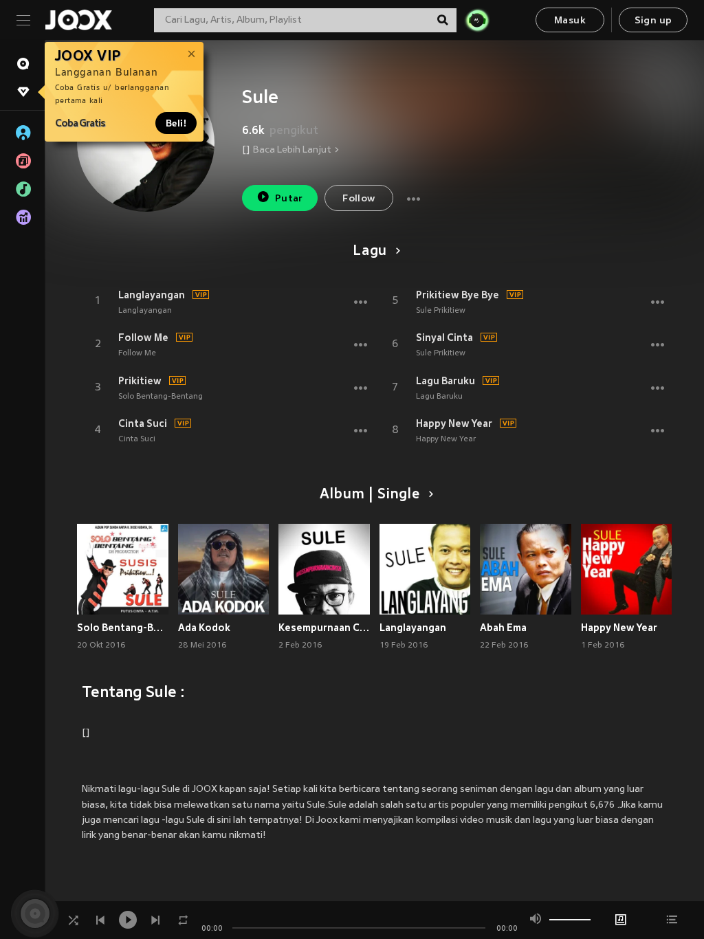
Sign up (653, 21)
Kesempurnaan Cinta (324, 627)
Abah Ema (503, 627)
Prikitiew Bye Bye (457, 294)
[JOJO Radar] (477, 20)
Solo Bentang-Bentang (160, 397)
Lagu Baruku (445, 380)
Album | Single (369, 494)
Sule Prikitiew (440, 311)
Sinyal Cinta (444, 337)
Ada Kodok (204, 627)
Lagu (370, 251)
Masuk (570, 21)
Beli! (176, 123)
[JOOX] (78, 20)
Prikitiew (140, 380)
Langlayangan (151, 294)
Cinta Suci (142, 423)
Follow (358, 199)
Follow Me (143, 337)
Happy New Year (454, 423)
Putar (289, 199)
